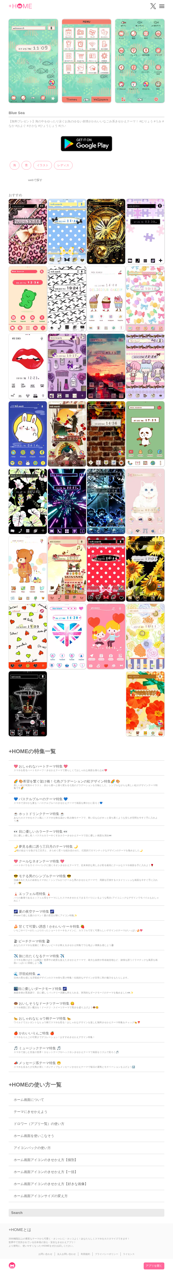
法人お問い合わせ (66, 1254)
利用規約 (85, 1254)
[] (158, 1212)
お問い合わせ (45, 1254)
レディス (63, 165)
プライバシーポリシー (106, 1254)
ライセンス (129, 1254)
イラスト (43, 165)
